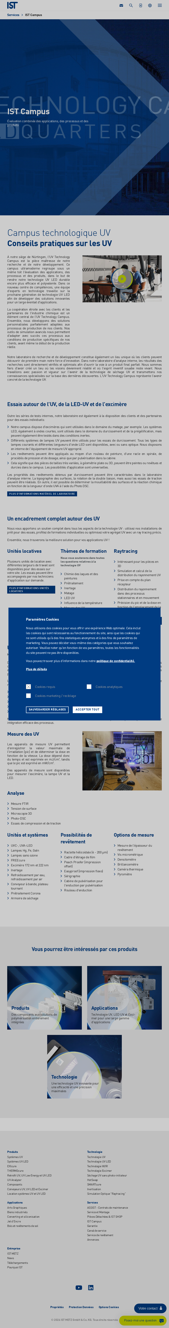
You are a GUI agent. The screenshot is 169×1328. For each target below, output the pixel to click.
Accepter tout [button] (87, 709)
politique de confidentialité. (115, 661)
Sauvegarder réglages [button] (47, 709)
